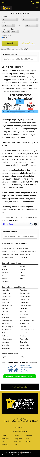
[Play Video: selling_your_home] (20, 101)
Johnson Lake (24, 324)
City (23, 16)
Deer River (23, 269)
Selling (22, 357)
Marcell (22, 266)
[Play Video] (3, 111)
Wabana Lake (24, 345)
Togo (21, 278)
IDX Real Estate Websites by (11, 452)
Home (5, 37)
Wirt (3, 275)
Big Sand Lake (6, 296)
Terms (14, 455)
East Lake (5, 311)
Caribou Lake (24, 302)
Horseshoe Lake (7, 321)
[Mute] (29, 111)
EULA (25, 49)
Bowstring (5, 278)
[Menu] (37, 8)
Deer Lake (5, 308)
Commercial (24, 257)
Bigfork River (6, 293)
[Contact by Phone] (32, 2)
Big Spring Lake (25, 296)
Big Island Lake (25, 293)
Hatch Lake (23, 317)
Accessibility (6, 455)
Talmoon (4, 269)
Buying (4, 357)
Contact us (6, 217)
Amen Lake (23, 290)
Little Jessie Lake (25, 327)
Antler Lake (5, 290)
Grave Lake (24, 314)
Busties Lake (6, 302)
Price (3, 23)
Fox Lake (23, 311)
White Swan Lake (25, 348)
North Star (5, 336)
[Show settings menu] (33, 111)
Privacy (20, 455)
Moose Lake (24, 333)
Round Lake (24, 339)
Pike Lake (23, 336)
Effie (21, 272)
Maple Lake (5, 333)
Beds (3, 29)
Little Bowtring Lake (8, 327)
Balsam (22, 275)
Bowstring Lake (25, 299)
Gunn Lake (5, 317)
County (4, 16)
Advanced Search (28, 43)
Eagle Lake (23, 308)
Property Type (6, 35)
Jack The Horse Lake (27, 321)
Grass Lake (5, 314)
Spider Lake (5, 342)
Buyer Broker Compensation (14, 243)
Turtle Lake (5, 345)
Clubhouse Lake (7, 305)
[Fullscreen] (36, 111)
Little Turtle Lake (7, 330)
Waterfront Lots (25, 254)
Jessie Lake (5, 324)
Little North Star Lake (27, 330)
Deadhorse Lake (25, 305)
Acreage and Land (8, 257)
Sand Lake (5, 281)
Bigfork (4, 266)
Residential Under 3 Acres (10, 254)
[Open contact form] (37, 2)
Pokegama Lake (7, 339)
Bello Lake (5, 299)
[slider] (18, 111)
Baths (13, 29)
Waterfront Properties (8, 251)
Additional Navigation (20, 387)
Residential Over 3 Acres (28, 251)
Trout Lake (23, 342)
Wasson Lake (6, 348)
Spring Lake (5, 272)
